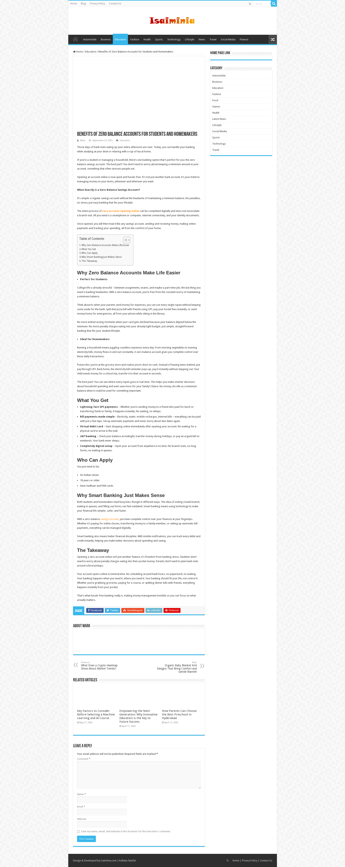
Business (106, 39)
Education (120, 39)
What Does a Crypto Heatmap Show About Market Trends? (99, 665)
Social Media (228, 39)
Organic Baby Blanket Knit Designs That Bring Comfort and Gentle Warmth (177, 667)
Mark (82, 140)
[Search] (274, 4)
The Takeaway (89, 261)
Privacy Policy (97, 3)
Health (147, 39)
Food (215, 100)
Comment (83, 758)
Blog (83, 3)
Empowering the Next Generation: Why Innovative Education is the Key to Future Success (138, 716)
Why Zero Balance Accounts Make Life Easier (105, 245)
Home (73, 3)
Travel (212, 39)
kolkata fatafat (127, 860)
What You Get (88, 249)
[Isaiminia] (172, 20)
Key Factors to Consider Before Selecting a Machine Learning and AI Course (96, 714)
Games (216, 106)
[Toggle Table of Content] (124, 240)
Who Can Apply (89, 253)
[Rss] (250, 3)
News (202, 39)
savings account (109, 519)
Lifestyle (189, 39)
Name (81, 794)
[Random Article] (273, 39)
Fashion (134, 39)
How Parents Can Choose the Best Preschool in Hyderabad (179, 714)
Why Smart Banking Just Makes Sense (101, 257)
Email (81, 806)
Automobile (89, 39)
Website (81, 818)
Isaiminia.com (109, 860)
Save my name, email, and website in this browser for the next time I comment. (126, 831)
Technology (173, 39)
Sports (159, 39)
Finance (244, 39)
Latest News (219, 118)
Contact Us (115, 3)
